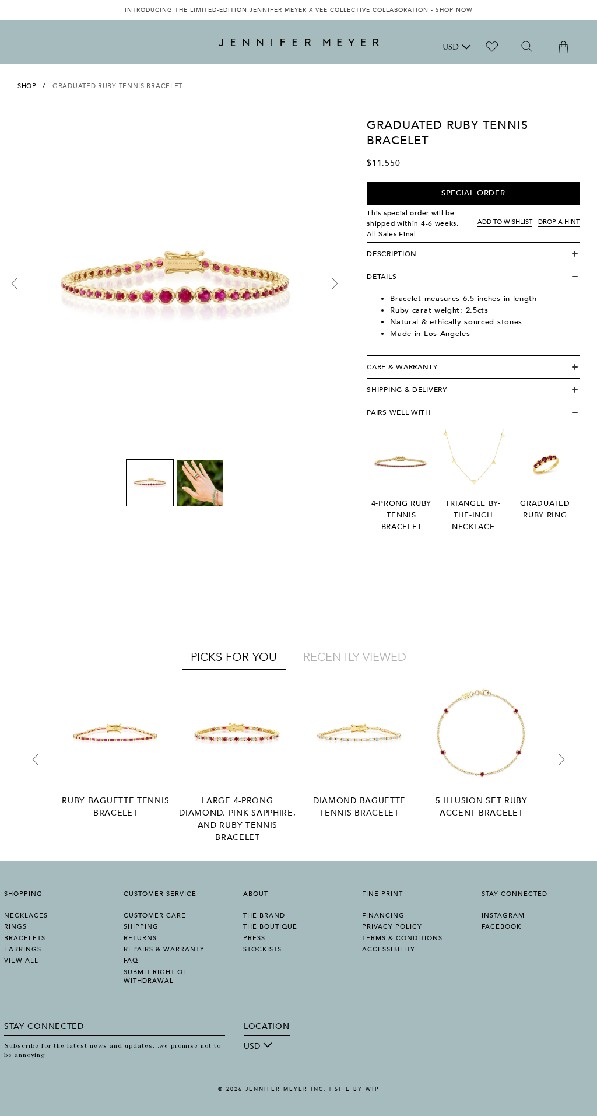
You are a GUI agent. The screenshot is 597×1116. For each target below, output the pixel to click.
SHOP (27, 86)
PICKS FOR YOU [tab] (234, 657)
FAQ (131, 960)
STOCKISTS (262, 949)
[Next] (334, 283)
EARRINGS (22, 949)
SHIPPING (141, 926)
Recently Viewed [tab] (354, 657)
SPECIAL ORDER (473, 193)
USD (451, 48)
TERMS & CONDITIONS (402, 938)
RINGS (15, 926)
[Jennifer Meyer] (299, 43)
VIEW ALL (21, 960)
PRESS (254, 938)
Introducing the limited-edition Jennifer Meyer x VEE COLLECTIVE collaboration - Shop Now (299, 10)
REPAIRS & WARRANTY (164, 949)
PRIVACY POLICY (392, 926)
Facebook (501, 926)
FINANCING (383, 915)
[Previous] (14, 283)
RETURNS (140, 938)
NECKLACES (26, 915)
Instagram (503, 915)
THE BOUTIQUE (270, 926)
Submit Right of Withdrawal (155, 976)
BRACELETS (24, 938)
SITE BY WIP (357, 1089)
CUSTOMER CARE (155, 915)
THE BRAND (264, 915)
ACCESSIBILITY (388, 949)
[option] (298, 10)
